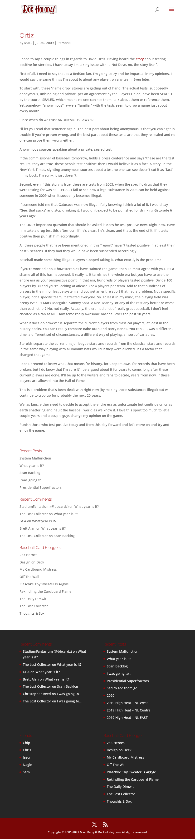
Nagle (27, 764)
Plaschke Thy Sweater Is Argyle (44, 584)
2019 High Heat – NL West (127, 703)
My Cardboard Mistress (38, 569)
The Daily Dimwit (33, 599)
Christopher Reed (37, 693)
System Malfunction (35, 458)
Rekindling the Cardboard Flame (45, 591)
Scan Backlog (30, 472)
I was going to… (32, 480)
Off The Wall (29, 576)
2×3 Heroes (28, 555)
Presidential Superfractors (41, 487)
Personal (65, 42)
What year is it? (32, 465)
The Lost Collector (34, 606)
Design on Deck (32, 562)
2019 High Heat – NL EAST (127, 717)
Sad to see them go (122, 688)
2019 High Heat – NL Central (129, 710)
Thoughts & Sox (32, 613)
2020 (110, 695)
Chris (27, 750)
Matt (28, 42)
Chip (26, 742)
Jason (27, 757)
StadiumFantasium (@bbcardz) (44, 506)
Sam (26, 772)
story (140, 59)
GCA (23, 521)
